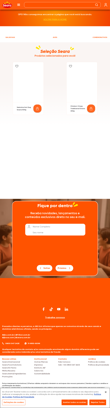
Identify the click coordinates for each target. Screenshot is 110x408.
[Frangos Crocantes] (82, 160)
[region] (55, 398)
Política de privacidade (98, 365)
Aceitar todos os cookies (74, 402)
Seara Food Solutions (11, 365)
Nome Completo (41, 226)
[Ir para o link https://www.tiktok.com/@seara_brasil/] (51, 309)
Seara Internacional (11, 362)
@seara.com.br (22, 337)
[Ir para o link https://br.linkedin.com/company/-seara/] (66, 309)
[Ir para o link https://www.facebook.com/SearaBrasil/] (44, 309)
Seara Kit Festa (9, 368)
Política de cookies (96, 362)
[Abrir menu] (18, 5)
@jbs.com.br (8, 335)
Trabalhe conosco (55, 317)
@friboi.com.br (23, 335)
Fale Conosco (64, 362)
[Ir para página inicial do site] (55, 301)
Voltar (46, 268)
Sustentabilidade (42, 373)
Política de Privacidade (23, 397)
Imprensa (38, 365)
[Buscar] (97, 5)
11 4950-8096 (34, 343)
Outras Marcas (41, 362)
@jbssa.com (8, 337)
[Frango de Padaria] (28, 160)
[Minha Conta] (106, 5)
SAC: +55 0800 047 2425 (69, 365)
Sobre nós (38, 370)
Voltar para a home (55, 19)
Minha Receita (8, 370)
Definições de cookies (14, 402)
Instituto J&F (39, 368)
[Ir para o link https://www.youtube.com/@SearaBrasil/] (58, 309)
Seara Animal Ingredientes (14, 373)
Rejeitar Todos (97, 402)
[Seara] (7, 5)
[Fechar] (106, 392)
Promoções (7, 376)
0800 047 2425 (12, 343)
